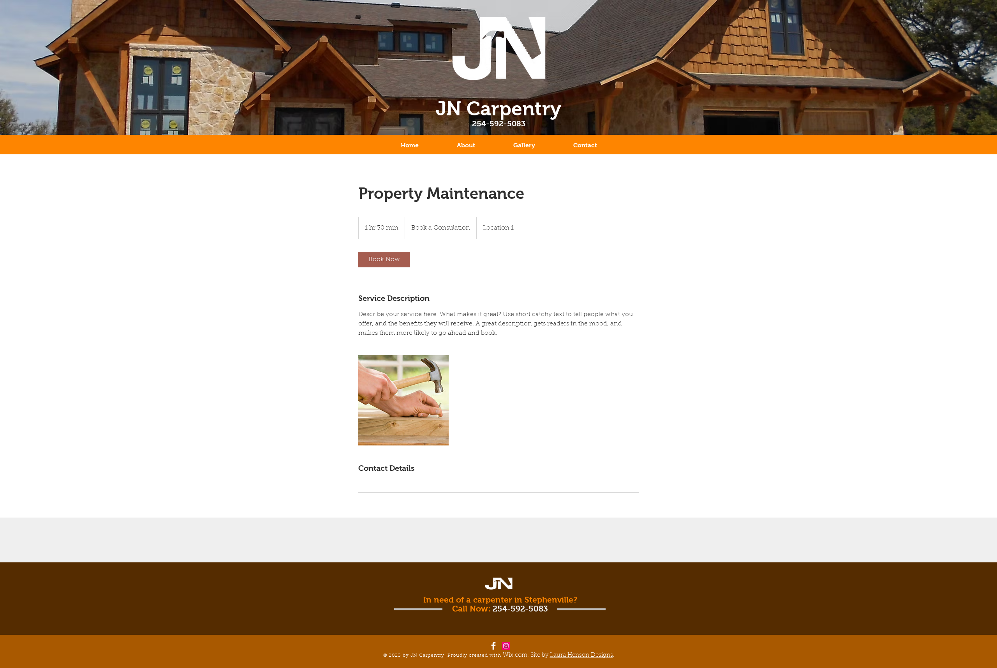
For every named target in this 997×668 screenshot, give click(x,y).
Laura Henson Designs (581, 655)
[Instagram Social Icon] (506, 646)
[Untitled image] (403, 400)
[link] (384, 259)
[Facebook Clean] (493, 646)
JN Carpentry (498, 108)
